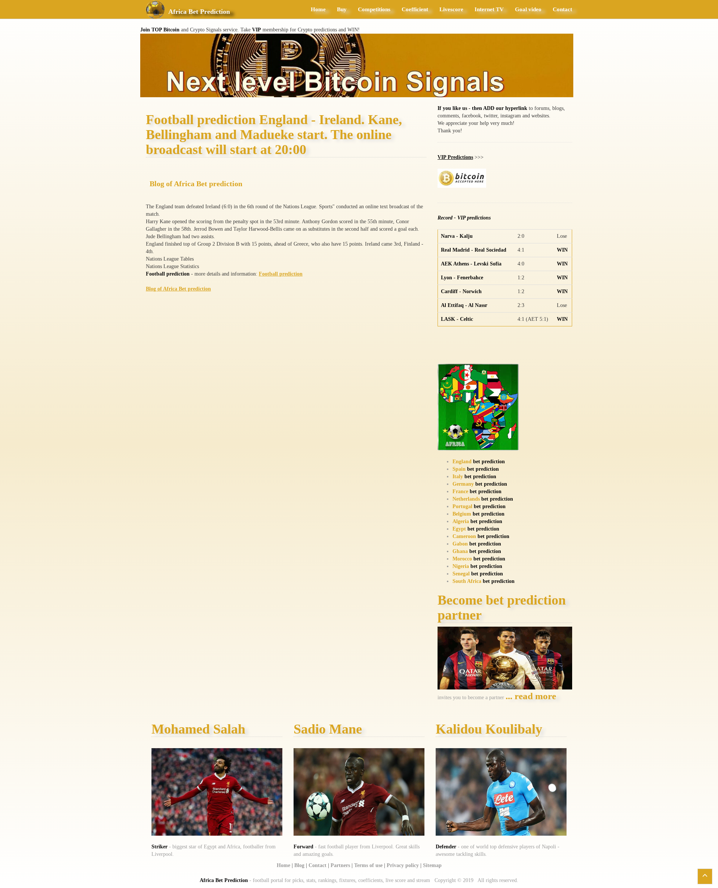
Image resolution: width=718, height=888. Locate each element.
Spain (459, 469)
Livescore (451, 9)
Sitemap (432, 865)
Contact (562, 9)
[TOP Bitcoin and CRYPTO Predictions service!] (356, 65)
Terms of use (368, 865)
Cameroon (464, 536)
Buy (342, 9)
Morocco (462, 559)
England (462, 461)
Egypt (459, 529)
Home (318, 9)
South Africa (466, 581)
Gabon (460, 544)
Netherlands (466, 499)
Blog (299, 865)
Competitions (374, 9)
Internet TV (489, 9)
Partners (340, 865)
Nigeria (460, 566)
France (460, 491)
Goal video (528, 9)
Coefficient (415, 9)
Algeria (460, 521)
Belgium (461, 514)
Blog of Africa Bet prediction (196, 184)
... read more (531, 696)
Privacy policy (403, 865)
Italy (457, 476)
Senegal (461, 574)
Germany (463, 484)
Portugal (462, 506)
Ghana (460, 551)
